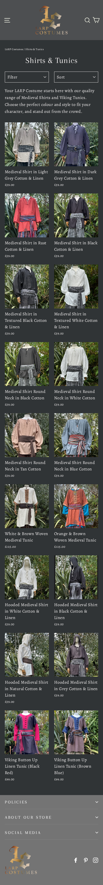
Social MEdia (23, 832)
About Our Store (28, 817)
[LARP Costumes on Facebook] (75, 859)
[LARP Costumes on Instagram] (95, 859)
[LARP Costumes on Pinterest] (85, 859)
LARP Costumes (14, 49)
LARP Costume (28, 91)
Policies (16, 802)
